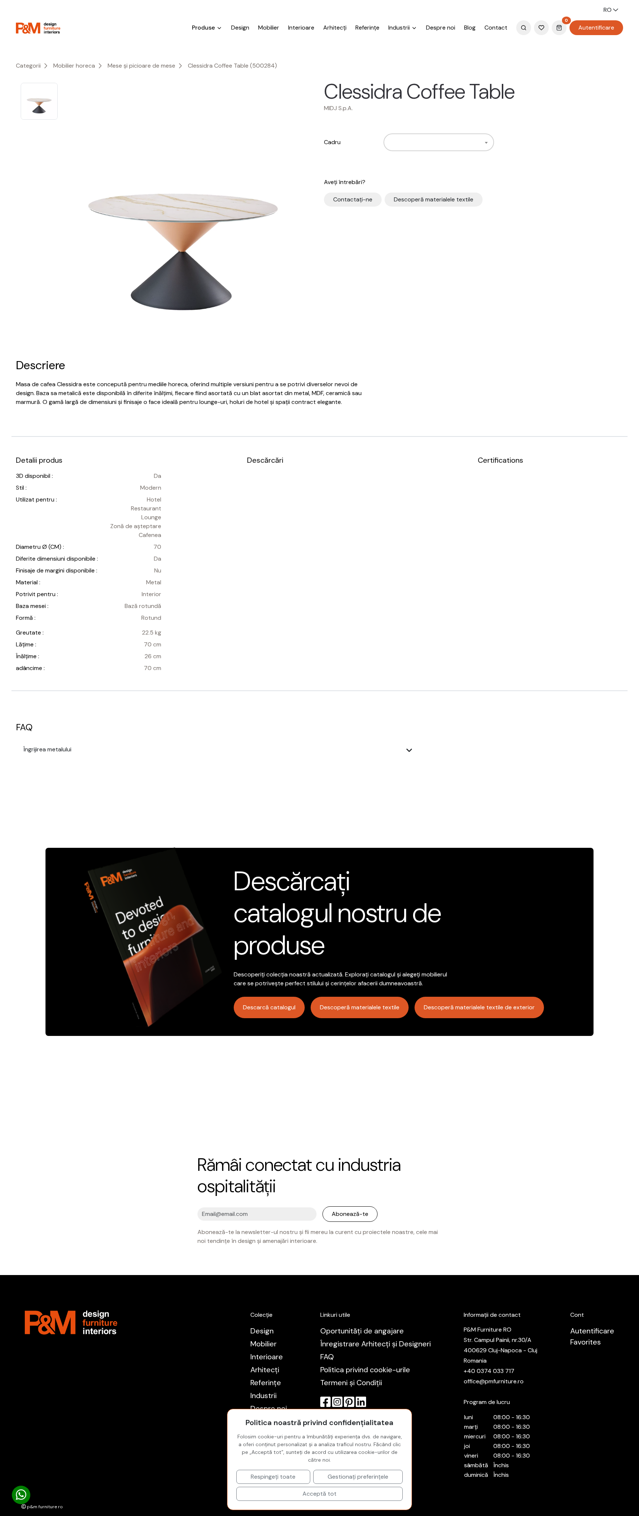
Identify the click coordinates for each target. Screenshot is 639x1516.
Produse (204, 27)
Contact (495, 27)
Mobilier (268, 27)
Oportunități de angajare (362, 1331)
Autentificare (596, 27)
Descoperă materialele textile (433, 199)
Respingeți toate (273, 1477)
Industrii (263, 1395)
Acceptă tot (319, 1494)
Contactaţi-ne (352, 199)
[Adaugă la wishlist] (524, 91)
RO (608, 10)
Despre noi (440, 27)
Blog (470, 27)
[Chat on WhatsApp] (21, 1495)
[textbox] (390, 142)
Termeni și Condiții (351, 1382)
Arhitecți (334, 27)
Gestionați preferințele (358, 1477)
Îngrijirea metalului (47, 749)
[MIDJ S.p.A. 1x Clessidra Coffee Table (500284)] (182, 217)
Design (240, 27)
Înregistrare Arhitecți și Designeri (375, 1344)
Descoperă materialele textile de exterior (479, 1007)
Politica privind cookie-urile (365, 1369)
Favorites (585, 1342)
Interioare (301, 27)
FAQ (327, 1357)
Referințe (367, 27)
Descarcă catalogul (269, 1007)
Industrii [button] (399, 27)
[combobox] (438, 142)
